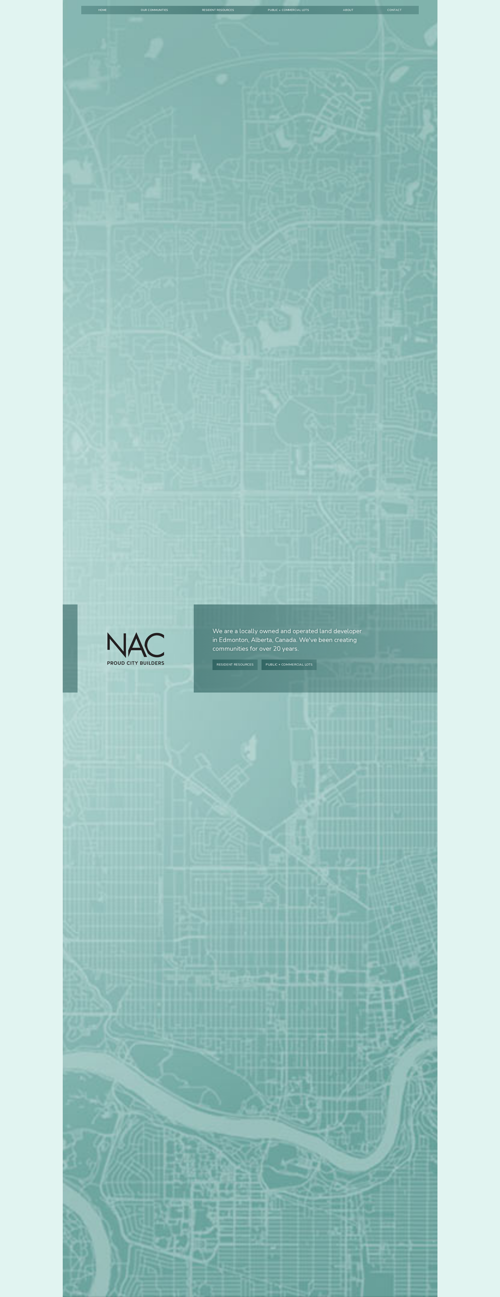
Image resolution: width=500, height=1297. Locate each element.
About (348, 10)
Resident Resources (218, 10)
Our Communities (154, 10)
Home (102, 10)
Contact (394, 10)
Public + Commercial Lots (288, 10)
